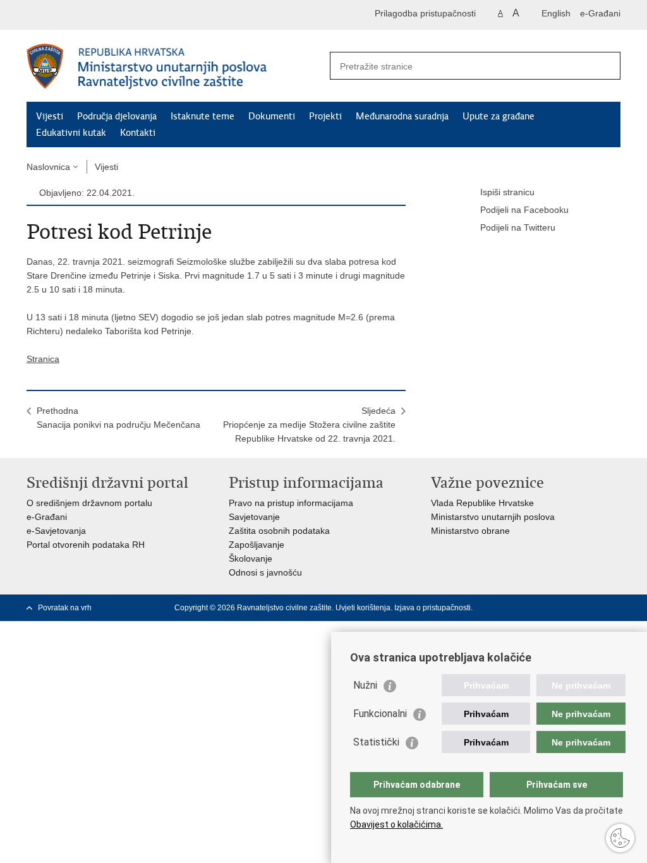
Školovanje (250, 558)
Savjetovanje (254, 517)
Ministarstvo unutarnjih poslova (493, 517)
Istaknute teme (202, 116)
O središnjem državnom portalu (89, 503)
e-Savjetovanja (56, 531)
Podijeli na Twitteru (517, 227)
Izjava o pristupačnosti (432, 607)
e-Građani (600, 13)
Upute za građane (499, 116)
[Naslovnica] (175, 66)
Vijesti (49, 116)
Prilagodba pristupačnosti (425, 13)
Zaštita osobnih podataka (279, 531)
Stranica (43, 359)
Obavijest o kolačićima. (396, 824)
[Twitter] (614, 607)
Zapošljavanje (256, 545)
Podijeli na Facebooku (524, 210)
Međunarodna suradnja (402, 116)
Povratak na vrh (65, 607)
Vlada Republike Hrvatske (482, 503)
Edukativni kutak (71, 132)
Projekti (325, 116)
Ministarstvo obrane (470, 531)
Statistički (376, 742)
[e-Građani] (81, 14)
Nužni (365, 685)
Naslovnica (48, 167)
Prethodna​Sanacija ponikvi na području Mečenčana (118, 418)
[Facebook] (594, 607)
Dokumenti (271, 116)
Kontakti (137, 132)
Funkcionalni (380, 714)
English (556, 13)
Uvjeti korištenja (363, 607)
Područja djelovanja (117, 116)
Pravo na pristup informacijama (291, 503)
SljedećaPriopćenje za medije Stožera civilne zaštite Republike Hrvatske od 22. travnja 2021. (309, 425)
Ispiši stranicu (507, 192)
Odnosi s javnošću (265, 572)
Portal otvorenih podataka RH (86, 545)
